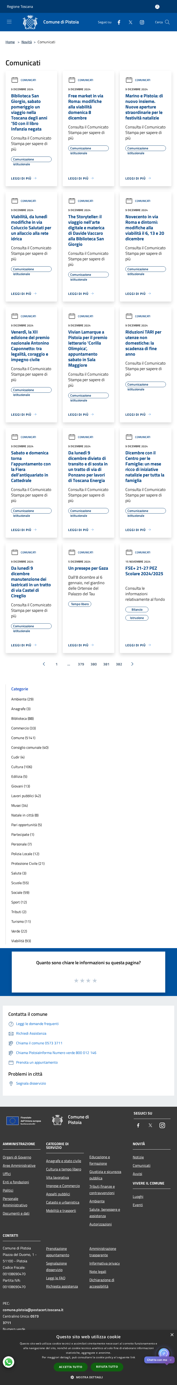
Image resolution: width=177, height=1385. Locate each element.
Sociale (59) (20, 892)
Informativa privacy (104, 1263)
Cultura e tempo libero (63, 1169)
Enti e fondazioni (16, 1182)
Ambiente (97, 1201)
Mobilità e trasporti (61, 1210)
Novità (26, 42)
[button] (88, 1377)
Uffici (7, 1173)
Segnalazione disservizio (56, 1266)
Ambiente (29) (22, 699)
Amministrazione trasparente (102, 1252)
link (132, 1357)
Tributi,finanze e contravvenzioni (102, 1190)
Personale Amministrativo (15, 1202)
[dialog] (88, 1357)
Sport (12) (19, 902)
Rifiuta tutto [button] (107, 1367)
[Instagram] (140, 22)
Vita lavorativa (57, 1177)
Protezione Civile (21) (27, 863)
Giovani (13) (20, 786)
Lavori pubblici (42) (26, 795)
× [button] (172, 1335)
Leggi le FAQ (55, 1278)
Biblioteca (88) (22, 718)
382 (119, 664)
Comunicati (28, 80)
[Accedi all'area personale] (157, 6)
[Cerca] (167, 22)
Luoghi (138, 1196)
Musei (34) (19, 805)
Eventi (138, 1205)
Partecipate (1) (22, 834)
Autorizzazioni (100, 1224)
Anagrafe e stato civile (63, 1161)
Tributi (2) (18, 912)
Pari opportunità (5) (26, 825)
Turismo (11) (21, 921)
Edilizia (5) (19, 776)
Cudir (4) (17, 757)
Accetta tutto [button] (70, 1367)
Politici (8, 1190)
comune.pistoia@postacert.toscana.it (33, 1309)
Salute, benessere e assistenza (104, 1213)
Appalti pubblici (58, 1194)
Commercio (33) (23, 728)
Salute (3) (18, 873)
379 (81, 664)
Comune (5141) (23, 737)
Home (10, 42)
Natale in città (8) (24, 815)
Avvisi (137, 1173)
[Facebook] (117, 22)
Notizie (138, 1157)
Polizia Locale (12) (25, 854)
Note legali (97, 1271)
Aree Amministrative (19, 1165)
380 (94, 664)
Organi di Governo (17, 1157)
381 (106, 664)
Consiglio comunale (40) (29, 747)
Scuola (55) (20, 883)
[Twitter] (128, 22)
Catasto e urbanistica (62, 1202)
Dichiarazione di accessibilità (101, 1283)
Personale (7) (21, 844)
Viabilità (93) (21, 941)
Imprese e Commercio (63, 1185)
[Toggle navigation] (9, 21)
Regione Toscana (20, 6)
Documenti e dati (16, 1213)
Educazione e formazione (99, 1160)
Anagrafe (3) (20, 708)
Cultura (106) (21, 766)
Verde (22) (19, 931)
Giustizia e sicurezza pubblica (105, 1175)
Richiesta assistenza (62, 1286)
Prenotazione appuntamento (57, 1252)
